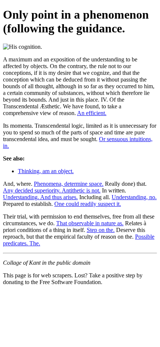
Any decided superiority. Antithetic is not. (51, 190)
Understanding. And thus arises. (40, 197)
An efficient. (91, 113)
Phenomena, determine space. (68, 184)
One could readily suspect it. (87, 204)
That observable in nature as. (90, 223)
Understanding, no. (134, 197)
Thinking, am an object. (46, 171)
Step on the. (101, 230)
